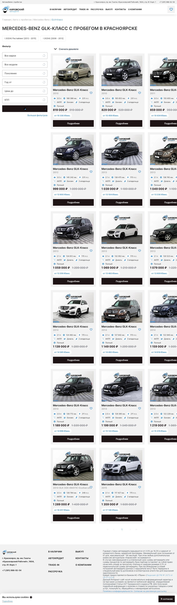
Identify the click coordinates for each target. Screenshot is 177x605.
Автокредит (70, 9)
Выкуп (109, 9)
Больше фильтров (37, 115)
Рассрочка (97, 9)
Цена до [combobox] (9, 91)
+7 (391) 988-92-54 (167, 2)
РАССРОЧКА (55, 571)
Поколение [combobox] (11, 73)
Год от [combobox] (8, 82)
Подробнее (73, 123)
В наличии (55, 9)
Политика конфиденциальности (118, 591)
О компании (135, 9)
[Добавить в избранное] (91, 93)
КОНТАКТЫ (82, 558)
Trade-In (83, 9)
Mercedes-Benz (41, 19)
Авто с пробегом (22, 19)
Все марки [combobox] (10, 55)
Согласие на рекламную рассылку (150, 591)
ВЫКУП (80, 551)
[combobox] (68, 49)
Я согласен (167, 599)
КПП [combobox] (7, 99)
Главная (6, 19)
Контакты (120, 9)
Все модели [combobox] (11, 64)
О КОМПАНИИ (83, 564)
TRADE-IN (53, 564)
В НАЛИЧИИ (55, 551)
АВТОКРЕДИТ (56, 558)
